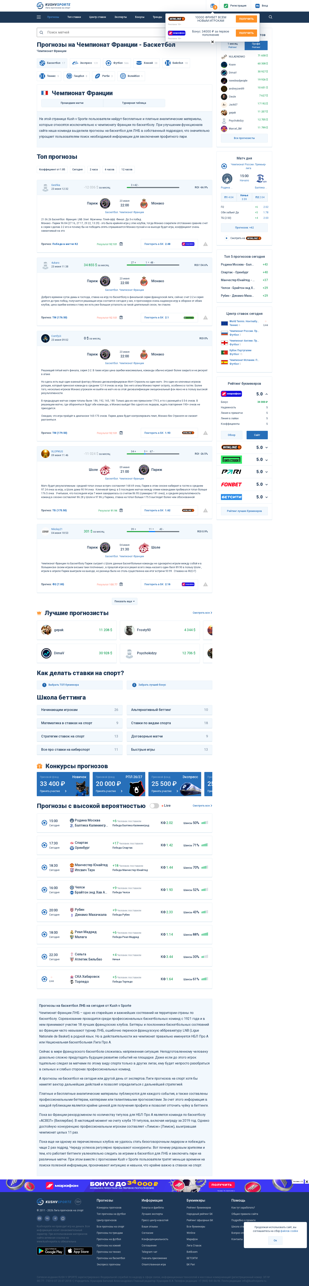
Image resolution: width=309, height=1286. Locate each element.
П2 (259, 197)
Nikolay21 (57, 529)
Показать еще (123, 601)
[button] (212, 6)
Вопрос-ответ (239, 1232)
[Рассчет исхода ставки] (121, 244)
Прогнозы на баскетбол (111, 1258)
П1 (228, 197)
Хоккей (150, 63)
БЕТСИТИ (192, 1258)
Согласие (147, 1232)
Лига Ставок (194, 1245)
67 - (152, 451)
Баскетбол (111, 212)
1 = (147, 262)
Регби (107, 76)
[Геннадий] (45, 187)
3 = (146, 451)
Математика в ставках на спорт (79, 723)
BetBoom (192, 1251)
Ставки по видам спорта (169, 723)
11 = (151, 529)
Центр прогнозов (107, 1220)
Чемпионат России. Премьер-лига (244, 331)
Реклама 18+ (174, 24)
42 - (137, 185)
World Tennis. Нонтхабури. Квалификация (244, 321)
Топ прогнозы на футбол (111, 1214)
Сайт (257, 435)
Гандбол (80, 76)
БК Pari (191, 1264)
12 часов (126, 169)
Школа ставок (239, 1226)
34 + (133, 451)
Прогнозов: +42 (244, 227)
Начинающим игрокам (79, 710)
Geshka (55, 185)
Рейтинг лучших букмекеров (244, 511)
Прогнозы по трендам (110, 1232)
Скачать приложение (154, 1258)
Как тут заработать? (243, 1207)
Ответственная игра (154, 1264)
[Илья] (45, 338)
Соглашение (149, 1245)
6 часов (109, 169)
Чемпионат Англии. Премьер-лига (244, 340)
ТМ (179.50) (59, 432)
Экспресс (89, 63)
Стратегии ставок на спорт (79, 736)
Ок (275, 1240)
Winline (191, 1232)
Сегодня (77, 169)
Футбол (121, 63)
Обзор (231, 435)
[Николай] (45, 531)
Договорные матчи (169, 736)
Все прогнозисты (244, 138)
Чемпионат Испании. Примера (244, 360)
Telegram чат (149, 1251)
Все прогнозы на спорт (110, 1226)
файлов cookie (289, 1231)
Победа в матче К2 (65, 244)
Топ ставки (74, 17)
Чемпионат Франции (131, 212)
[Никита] (45, 454)
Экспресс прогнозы (108, 1264)
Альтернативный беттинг (169, 710)
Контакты (237, 1239)
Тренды (157, 17)
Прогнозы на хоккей (109, 1245)
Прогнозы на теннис (109, 1251)
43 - (161, 529)
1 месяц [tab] (233, 45)
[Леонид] (45, 265)
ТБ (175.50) (59, 510)
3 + (133, 185)
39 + (133, 529)
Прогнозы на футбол (109, 1239)
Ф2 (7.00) (58, 584)
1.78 (265, 212)
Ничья (244, 197)
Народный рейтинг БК (200, 1214)
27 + (133, 262)
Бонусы (139, 17)
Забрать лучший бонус (149, 684)
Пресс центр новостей (155, 1220)
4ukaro (55, 262)
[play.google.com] (50, 1251)
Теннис (53, 76)
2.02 (265, 207)
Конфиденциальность (155, 1239)
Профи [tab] (256, 45)
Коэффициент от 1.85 (52, 169)
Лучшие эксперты (152, 1214)
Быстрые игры (169, 750)
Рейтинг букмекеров (199, 1207)
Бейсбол (180, 63)
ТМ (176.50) (59, 317)
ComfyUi (56, 336)
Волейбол (135, 76)
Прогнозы (53, 17)
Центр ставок (97, 17)
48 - (152, 262)
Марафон (192, 1239)
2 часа (94, 169)
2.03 (265, 217)
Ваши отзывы (150, 1226)
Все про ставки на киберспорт (79, 750)
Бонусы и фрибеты (153, 1207)
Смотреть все (201, 612)
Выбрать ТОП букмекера (61, 684)
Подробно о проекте (243, 1220)
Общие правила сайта (244, 1214)
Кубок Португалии (240, 350)
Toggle (154, 805)
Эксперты (121, 17)
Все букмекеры (196, 1226)
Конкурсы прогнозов (109, 1207)
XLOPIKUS (57, 451)
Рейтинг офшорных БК (200, 1220)
